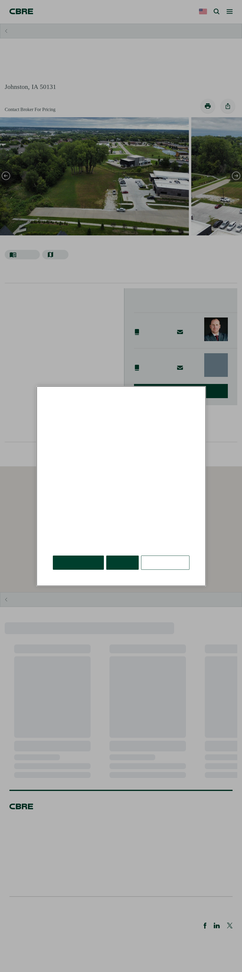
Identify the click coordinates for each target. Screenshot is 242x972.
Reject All (122, 562)
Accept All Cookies (78, 562)
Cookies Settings (165, 562)
